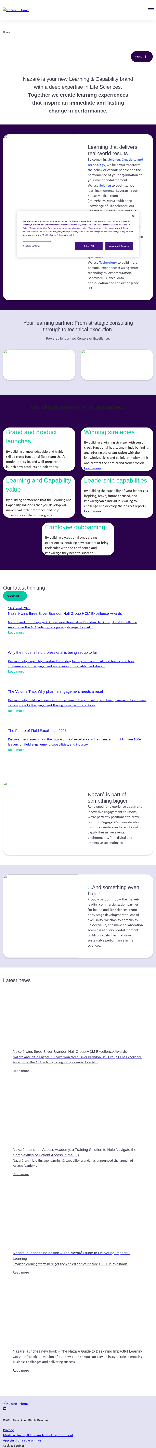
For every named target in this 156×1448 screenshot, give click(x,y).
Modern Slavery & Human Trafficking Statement (38, 1435)
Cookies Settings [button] (13, 1445)
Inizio (115, 899)
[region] (78, 234)
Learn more (92, 468)
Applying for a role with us (22, 1440)
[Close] (133, 216)
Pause (144, 57)
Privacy (8, 1429)
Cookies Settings (31, 245)
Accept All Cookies (119, 245)
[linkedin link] (4, 1408)
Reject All (89, 245)
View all (13, 595)
